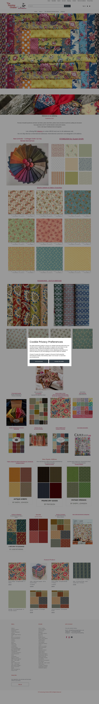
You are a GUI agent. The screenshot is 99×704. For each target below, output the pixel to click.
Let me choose (39, 361)
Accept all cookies (59, 361)
